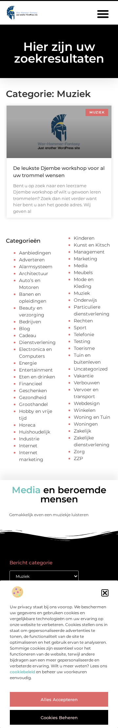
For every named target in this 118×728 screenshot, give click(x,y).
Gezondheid (32, 397)
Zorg (79, 452)
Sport (80, 328)
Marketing (85, 259)
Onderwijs (85, 300)
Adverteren (32, 260)
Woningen (86, 424)
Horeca (27, 425)
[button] (105, 593)
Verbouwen (87, 383)
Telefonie (84, 334)
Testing (82, 341)
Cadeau (27, 335)
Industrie (29, 439)
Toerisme (84, 348)
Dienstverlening (37, 342)
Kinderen (84, 238)
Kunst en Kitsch (92, 245)
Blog (24, 329)
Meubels (83, 272)
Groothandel (33, 404)
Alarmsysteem (35, 267)
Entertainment (36, 370)
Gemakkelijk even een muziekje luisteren (48, 514)
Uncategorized (91, 369)
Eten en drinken (37, 377)
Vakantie (83, 376)
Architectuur (33, 273)
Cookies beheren (59, 717)
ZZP (78, 458)
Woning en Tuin (92, 417)
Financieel (30, 384)
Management (89, 252)
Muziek (82, 293)
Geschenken (33, 391)
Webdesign (87, 403)
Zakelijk (82, 431)
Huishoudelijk (34, 432)
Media (81, 266)
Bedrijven (30, 322)
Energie (28, 363)
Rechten (83, 321)
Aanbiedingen (35, 253)
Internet (28, 446)
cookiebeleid (22, 671)
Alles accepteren (59, 699)
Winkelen (84, 410)
